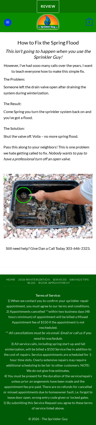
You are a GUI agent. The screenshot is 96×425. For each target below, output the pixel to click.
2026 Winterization (34, 279)
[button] (7, 22)
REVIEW (48, 6)
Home (10, 279)
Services (60, 279)
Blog (31, 282)
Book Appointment (54, 282)
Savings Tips (79, 279)
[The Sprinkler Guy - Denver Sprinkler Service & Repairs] (48, 22)
